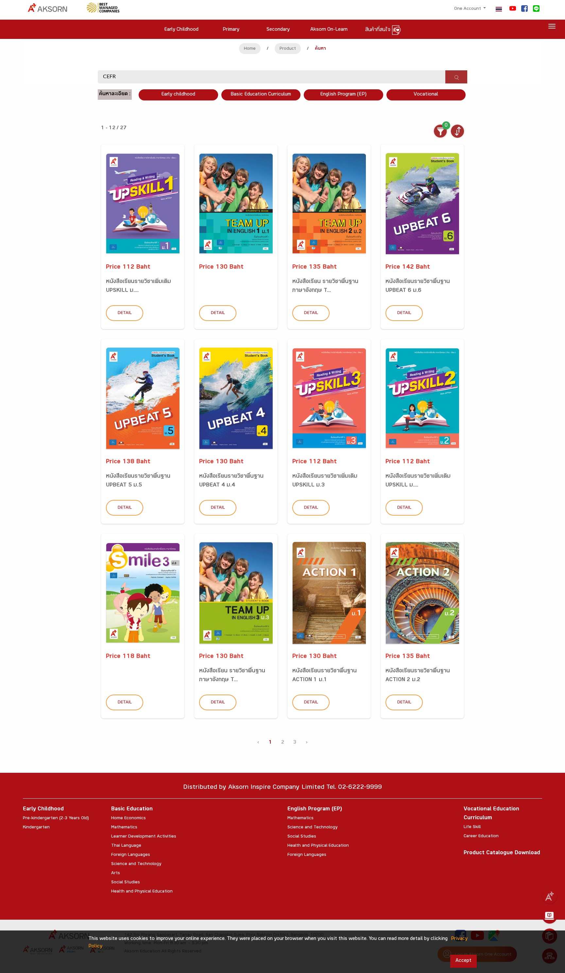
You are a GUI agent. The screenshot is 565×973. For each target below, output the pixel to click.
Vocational (426, 95)
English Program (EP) (343, 95)
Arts (115, 874)
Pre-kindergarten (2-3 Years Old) (56, 819)
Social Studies (125, 883)
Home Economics (128, 819)
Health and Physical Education (142, 892)
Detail (125, 313)
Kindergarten (36, 828)
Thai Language (126, 846)
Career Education (481, 837)
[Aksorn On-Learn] (549, 916)
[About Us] (549, 896)
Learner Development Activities (143, 837)
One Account (468, 9)
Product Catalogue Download (502, 853)
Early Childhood (43, 809)
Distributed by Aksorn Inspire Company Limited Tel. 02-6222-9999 (282, 788)
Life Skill (472, 827)
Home (250, 49)
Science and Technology (136, 864)
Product (288, 49)
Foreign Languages (130, 855)
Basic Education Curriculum (261, 95)
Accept (463, 961)
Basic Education (132, 809)
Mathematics (124, 828)
